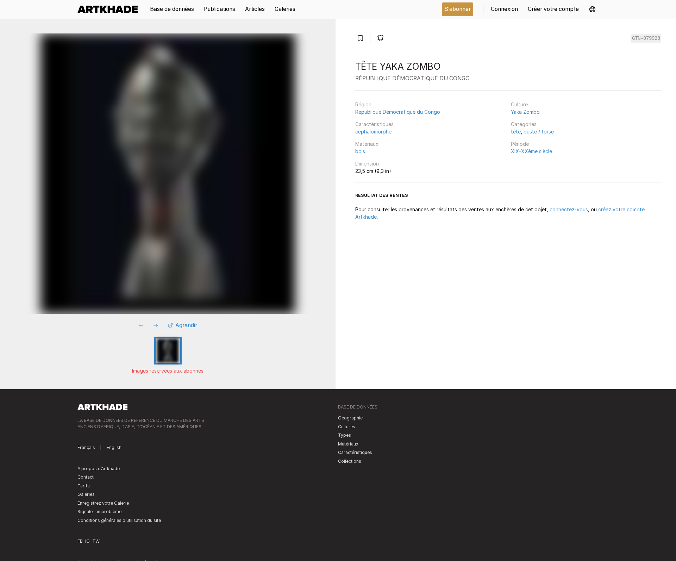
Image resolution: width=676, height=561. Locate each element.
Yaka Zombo (525, 112)
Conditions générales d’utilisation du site (119, 520)
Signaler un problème (99, 511)
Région (363, 104)
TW (96, 541)
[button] (592, 9)
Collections (349, 461)
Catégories (524, 124)
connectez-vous (569, 209)
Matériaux (366, 144)
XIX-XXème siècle (531, 151)
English (114, 447)
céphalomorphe (373, 132)
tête (516, 132)
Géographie (350, 417)
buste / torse (539, 132)
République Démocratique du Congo (397, 112)
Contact (85, 477)
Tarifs (83, 485)
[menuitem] (110, 9)
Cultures (346, 426)
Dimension (367, 164)
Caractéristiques (374, 124)
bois (360, 151)
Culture (519, 104)
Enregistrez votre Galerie (103, 503)
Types (344, 435)
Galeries (86, 494)
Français (86, 447)
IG (87, 541)
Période (520, 144)
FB (80, 541)
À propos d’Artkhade (98, 468)
